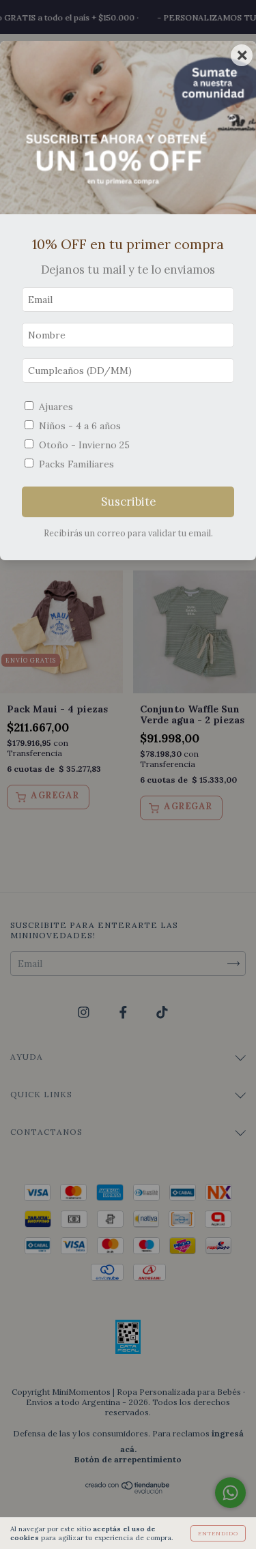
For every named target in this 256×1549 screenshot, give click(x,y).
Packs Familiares (76, 464)
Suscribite (128, 501)
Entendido (218, 1533)
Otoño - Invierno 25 (84, 445)
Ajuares (56, 407)
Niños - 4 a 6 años (80, 426)
